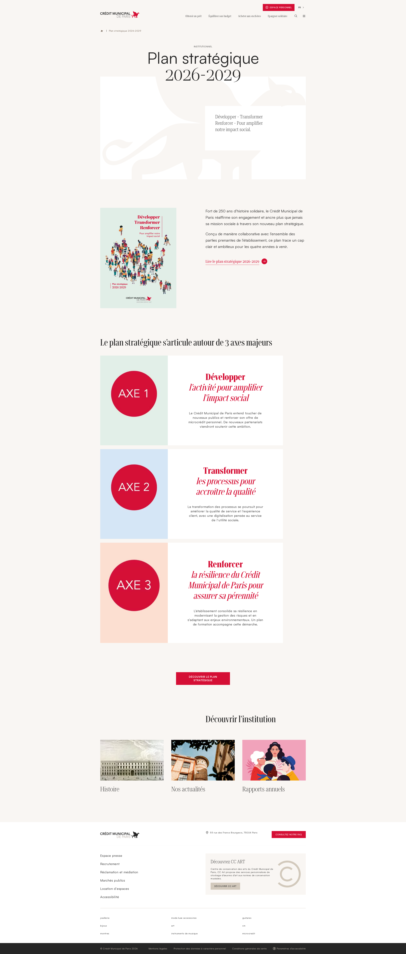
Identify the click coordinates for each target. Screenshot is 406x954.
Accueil (101, 30)
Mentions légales (158, 948)
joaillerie (105, 918)
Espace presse (111, 856)
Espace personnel (282, 8)
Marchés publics (112, 880)
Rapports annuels (263, 789)
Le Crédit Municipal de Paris (304, 16)
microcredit (248, 933)
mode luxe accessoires (184, 918)
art (172, 925)
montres (104, 933)
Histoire (109, 789)
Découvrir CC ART (227, 887)
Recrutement (110, 864)
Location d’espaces (114, 889)
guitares (246, 918)
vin (244, 925)
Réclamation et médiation (119, 872)
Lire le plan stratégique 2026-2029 (232, 261)
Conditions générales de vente (249, 948)
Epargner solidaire (277, 16)
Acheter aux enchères (249, 16)
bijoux (103, 925)
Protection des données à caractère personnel (200, 948)
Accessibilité (109, 897)
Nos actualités (188, 789)
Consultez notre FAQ (290, 835)
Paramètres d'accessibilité (291, 948)
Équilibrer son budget (220, 16)
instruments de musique (184, 933)
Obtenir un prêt (193, 16)
